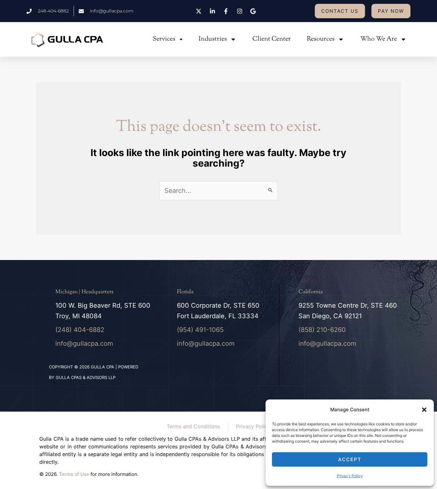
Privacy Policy (350, 475)
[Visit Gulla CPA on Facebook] (226, 11)
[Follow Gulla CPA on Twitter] (199, 11)
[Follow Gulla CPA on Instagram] (240, 11)
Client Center (271, 39)
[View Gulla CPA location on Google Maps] (254, 11)
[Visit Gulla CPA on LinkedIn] (213, 11)
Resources (321, 39)
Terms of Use (74, 474)
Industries (213, 39)
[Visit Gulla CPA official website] (67, 39)
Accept (350, 459)
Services (164, 39)
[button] (424, 409)
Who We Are (378, 39)
